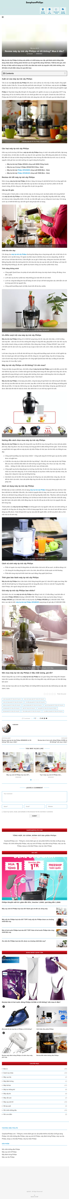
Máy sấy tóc (35, 1093)
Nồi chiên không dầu (35, 1110)
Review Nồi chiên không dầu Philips (47, 1055)
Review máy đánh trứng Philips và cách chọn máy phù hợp (17, 1056)
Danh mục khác (35, 1073)
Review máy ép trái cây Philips (11, 711)
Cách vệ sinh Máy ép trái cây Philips (13, 702)
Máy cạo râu (35, 1077)
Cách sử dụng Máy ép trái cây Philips (34, 699)
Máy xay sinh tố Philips (9, 1152)
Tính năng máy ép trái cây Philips (31, 711)
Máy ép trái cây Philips (29, 708)
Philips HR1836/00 (24, 170)
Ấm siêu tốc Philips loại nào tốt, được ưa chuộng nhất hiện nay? (24, 941)
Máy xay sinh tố (34, 48)
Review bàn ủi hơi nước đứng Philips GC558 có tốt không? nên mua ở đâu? (31, 1002)
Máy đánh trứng (35, 1081)
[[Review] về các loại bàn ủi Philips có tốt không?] (17, 1017)
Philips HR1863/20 (24, 173)
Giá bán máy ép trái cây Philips (11, 708)
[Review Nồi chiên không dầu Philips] (51, 1043)
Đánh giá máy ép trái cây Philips (11, 705)
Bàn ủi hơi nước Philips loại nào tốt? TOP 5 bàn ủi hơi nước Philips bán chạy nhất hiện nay (28, 931)
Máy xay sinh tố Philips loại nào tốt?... (18, 775)
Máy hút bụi (35, 1085)
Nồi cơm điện (35, 1114)
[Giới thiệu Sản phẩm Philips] (51, 1017)
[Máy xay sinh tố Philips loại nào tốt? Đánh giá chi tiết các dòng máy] (18, 762)
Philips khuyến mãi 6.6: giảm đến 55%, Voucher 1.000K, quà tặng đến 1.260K (31, 902)
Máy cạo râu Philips (8, 1157)
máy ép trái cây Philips (37, 490)
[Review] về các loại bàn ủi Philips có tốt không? (17, 1029)
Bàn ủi (35, 1069)
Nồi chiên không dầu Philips (11, 1149)
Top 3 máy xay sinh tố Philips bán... (51, 775)
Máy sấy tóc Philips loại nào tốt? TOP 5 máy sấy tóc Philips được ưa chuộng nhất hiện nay (28, 920)
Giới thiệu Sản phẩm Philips (45, 1029)
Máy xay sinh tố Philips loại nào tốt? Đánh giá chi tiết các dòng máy (25, 908)
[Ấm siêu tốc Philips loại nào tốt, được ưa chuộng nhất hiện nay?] (61, 943)
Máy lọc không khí (35, 1089)
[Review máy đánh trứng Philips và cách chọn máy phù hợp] (17, 1043)
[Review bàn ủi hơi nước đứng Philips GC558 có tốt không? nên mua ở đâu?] (34, 978)
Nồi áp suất (35, 1106)
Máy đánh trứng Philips (9, 1154)
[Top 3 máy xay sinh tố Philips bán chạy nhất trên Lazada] (50, 762)
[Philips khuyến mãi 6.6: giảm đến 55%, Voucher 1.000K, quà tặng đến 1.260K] (34, 878)
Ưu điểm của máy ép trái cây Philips (53, 711)
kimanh (30, 53)
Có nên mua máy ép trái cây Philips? (35, 702)
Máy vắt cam (35, 1098)
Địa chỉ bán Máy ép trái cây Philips (32, 705)
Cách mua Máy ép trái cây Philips (12, 699)
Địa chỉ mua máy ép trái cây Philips (54, 705)
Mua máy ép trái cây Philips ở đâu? (47, 708)
